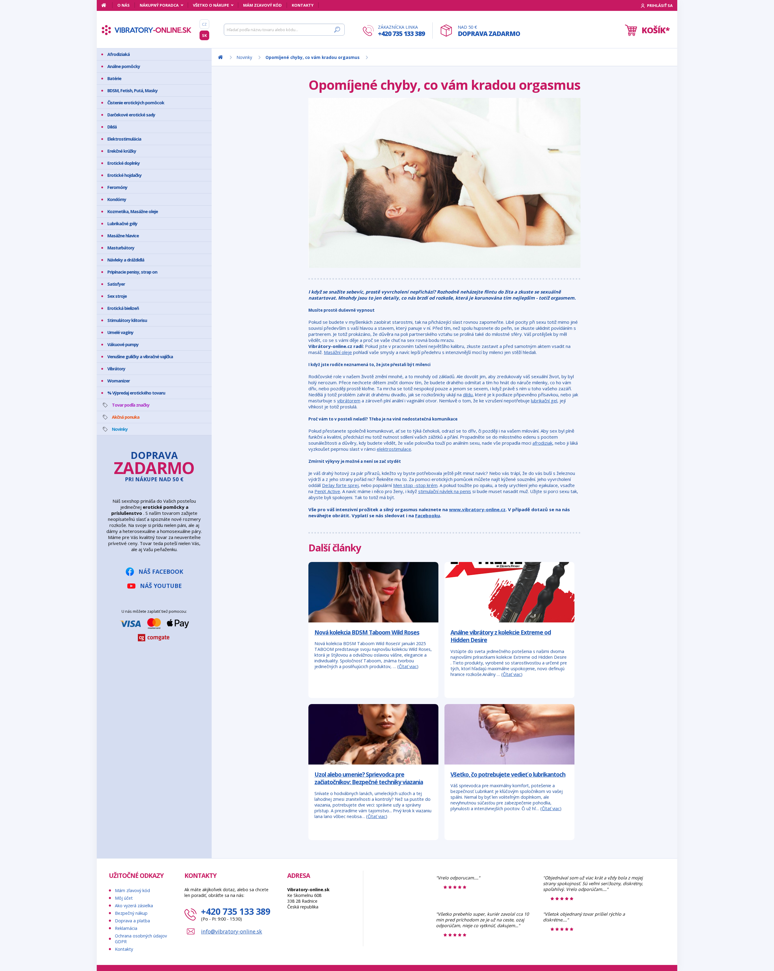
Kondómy (116, 199)
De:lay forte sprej (340, 485)
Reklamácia (126, 928)
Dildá (112, 127)
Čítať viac (408, 666)
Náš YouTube (161, 586)
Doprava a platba (132, 921)
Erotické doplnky (123, 163)
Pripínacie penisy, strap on (132, 272)
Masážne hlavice (123, 236)
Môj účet (124, 898)
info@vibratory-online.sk (231, 931)
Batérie (114, 78)
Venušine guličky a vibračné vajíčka (140, 356)
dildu (468, 394)
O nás (123, 5)
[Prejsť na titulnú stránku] (146, 30)
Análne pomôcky (123, 66)
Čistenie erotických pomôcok (135, 103)
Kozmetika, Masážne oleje (132, 211)
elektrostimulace (394, 449)
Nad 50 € (489, 31)
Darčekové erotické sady (131, 115)
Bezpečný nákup (131, 913)
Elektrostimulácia (124, 139)
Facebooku (427, 515)
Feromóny (117, 187)
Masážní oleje (338, 352)
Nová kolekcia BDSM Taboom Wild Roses (366, 632)
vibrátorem (348, 401)
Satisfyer (116, 284)
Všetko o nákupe (211, 5)
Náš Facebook (160, 571)
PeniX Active (327, 491)
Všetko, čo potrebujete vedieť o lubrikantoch (507, 774)
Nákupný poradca (159, 5)
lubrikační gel (544, 401)
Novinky (120, 429)
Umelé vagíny (120, 332)
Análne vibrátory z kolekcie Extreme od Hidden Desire (500, 636)
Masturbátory (120, 248)
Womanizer (118, 381)
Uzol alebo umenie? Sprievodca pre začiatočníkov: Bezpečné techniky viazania (368, 778)
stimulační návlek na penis (444, 491)
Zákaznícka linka (401, 31)
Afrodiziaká (118, 54)
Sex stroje (117, 296)
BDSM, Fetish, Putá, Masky (132, 90)
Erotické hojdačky (124, 175)
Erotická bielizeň (123, 308)
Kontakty (303, 5)
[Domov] (106, 5)
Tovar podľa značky (130, 405)
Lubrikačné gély (122, 223)
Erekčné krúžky (121, 151)
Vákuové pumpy (122, 344)
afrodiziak (542, 443)
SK (204, 35)
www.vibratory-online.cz (477, 509)
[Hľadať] (337, 30)
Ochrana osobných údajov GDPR (141, 938)
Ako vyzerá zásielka (134, 905)
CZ (204, 24)
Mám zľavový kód (262, 5)
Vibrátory (116, 369)
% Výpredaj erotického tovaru (136, 393)
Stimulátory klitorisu (127, 320)
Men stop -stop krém (415, 485)
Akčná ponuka (125, 417)
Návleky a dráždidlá (125, 260)
